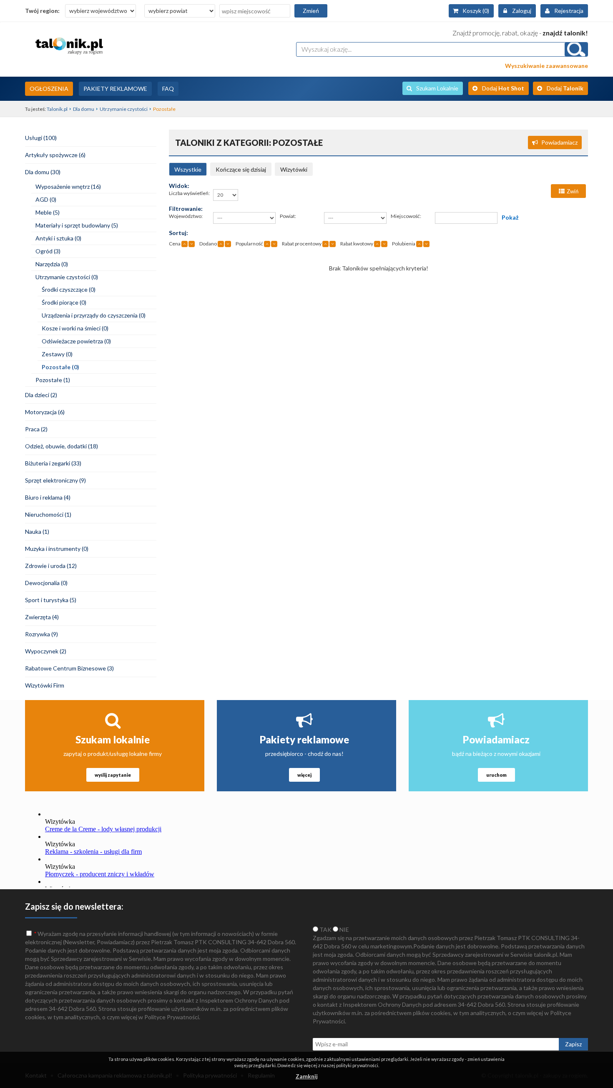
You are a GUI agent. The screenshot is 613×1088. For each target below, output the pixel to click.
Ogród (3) (47, 251)
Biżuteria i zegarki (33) (53, 463)
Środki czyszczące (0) (68, 289)
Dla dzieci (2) (41, 394)
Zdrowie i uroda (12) (51, 565)
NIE (343, 929)
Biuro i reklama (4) (47, 497)
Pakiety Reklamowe (115, 88)
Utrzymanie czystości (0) (66, 276)
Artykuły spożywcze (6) (55, 154)
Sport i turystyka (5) (50, 599)
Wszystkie (187, 169)
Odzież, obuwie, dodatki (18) (61, 446)
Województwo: (186, 216)
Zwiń (572, 191)
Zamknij (307, 1076)
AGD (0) (45, 199)
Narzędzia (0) (51, 264)
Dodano (208, 243)
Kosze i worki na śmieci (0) (75, 328)
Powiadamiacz (559, 142)
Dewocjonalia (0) (46, 582)
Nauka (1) (37, 531)
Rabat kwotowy (356, 243)
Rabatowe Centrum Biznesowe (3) (69, 668)
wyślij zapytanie (113, 775)
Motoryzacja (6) (45, 411)
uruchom (496, 775)
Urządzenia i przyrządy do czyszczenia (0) (94, 315)
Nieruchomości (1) (48, 514)
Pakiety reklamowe (304, 739)
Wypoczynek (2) (45, 651)
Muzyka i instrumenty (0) (56, 548)
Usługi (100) (41, 137)
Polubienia (403, 243)
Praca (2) (36, 429)
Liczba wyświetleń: (189, 193)
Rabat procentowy (302, 243)
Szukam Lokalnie (437, 88)
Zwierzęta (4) (42, 616)
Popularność (249, 243)
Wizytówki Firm (44, 685)
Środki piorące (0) (64, 302)
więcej (304, 775)
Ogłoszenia (49, 88)
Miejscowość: (406, 216)
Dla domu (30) (42, 171)
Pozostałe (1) (52, 379)
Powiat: (288, 216)
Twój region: (42, 10)
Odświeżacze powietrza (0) (76, 341)
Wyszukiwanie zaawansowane (546, 65)
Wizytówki (293, 169)
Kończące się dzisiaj (241, 169)
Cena (175, 243)
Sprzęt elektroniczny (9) (55, 480)
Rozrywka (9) (41, 634)
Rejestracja (568, 10)
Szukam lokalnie (112, 739)
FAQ (168, 88)
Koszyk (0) (475, 10)
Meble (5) (47, 212)
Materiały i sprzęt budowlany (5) (76, 225)
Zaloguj (521, 10)
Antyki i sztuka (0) (58, 238)
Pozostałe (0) (60, 366)
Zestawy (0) (57, 354)
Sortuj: (178, 232)
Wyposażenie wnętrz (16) (68, 186)
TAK (325, 929)
